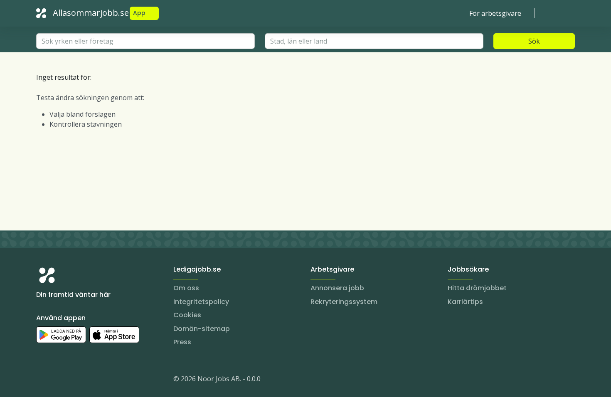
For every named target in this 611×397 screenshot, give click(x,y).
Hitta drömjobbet (477, 288)
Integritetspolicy (201, 301)
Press (182, 342)
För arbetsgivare (495, 13)
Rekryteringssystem (343, 301)
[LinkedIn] (59, 380)
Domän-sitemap (201, 328)
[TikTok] (92, 380)
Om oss (186, 288)
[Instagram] (42, 380)
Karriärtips (465, 301)
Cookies (187, 315)
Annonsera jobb (337, 288)
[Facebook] (76, 380)
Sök (534, 41)
